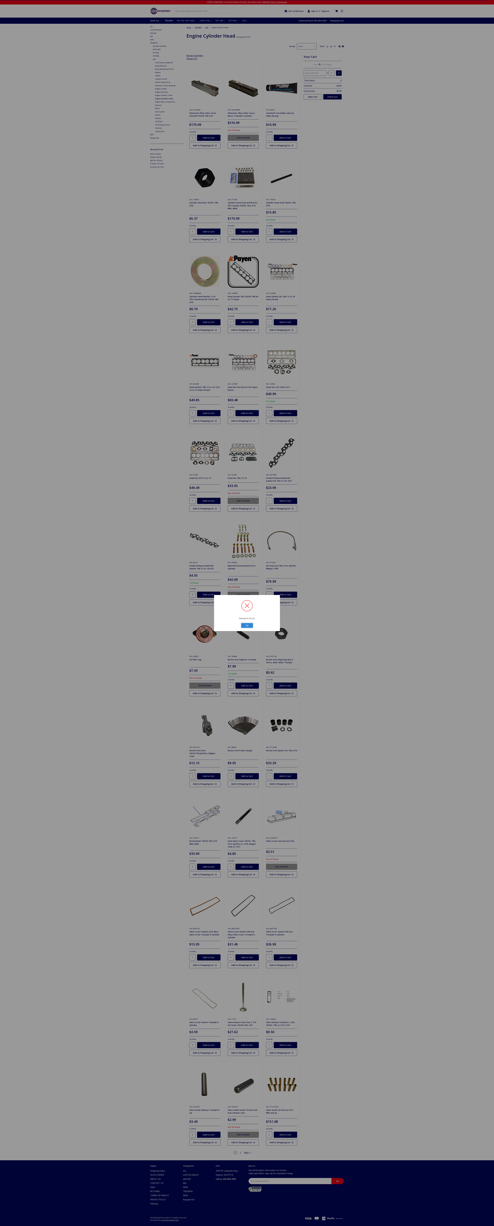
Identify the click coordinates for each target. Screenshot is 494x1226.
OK (247, 625)
